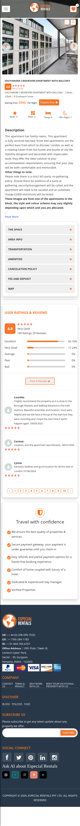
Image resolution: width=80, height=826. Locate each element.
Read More (12, 216)
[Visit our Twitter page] (18, 757)
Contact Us (7, 685)
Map (11, 288)
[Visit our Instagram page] (54, 757)
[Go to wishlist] (73, 9)
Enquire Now (48, 102)
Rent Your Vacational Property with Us (60, 685)
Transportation (20, 249)
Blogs (6, 704)
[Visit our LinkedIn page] (42, 757)
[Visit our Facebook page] (7, 757)
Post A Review (39, 381)
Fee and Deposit (19, 279)
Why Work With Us (35, 685)
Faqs (27, 704)
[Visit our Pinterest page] (30, 757)
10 (64, 490)
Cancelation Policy (22, 269)
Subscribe (68, 732)
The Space (15, 229)
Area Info (15, 239)
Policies (17, 704)
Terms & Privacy (20, 685)
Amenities (15, 259)
